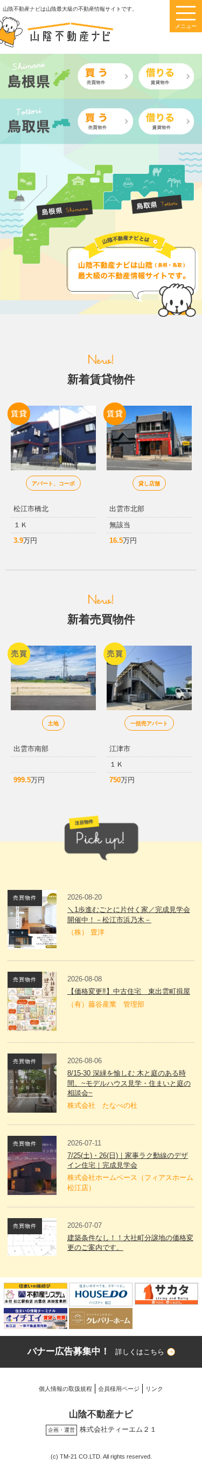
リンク (154, 1388)
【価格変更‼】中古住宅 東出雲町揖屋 (128, 991)
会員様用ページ (119, 1388)
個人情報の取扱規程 (65, 1388)
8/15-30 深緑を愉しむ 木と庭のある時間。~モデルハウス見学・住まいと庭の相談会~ (129, 1083)
